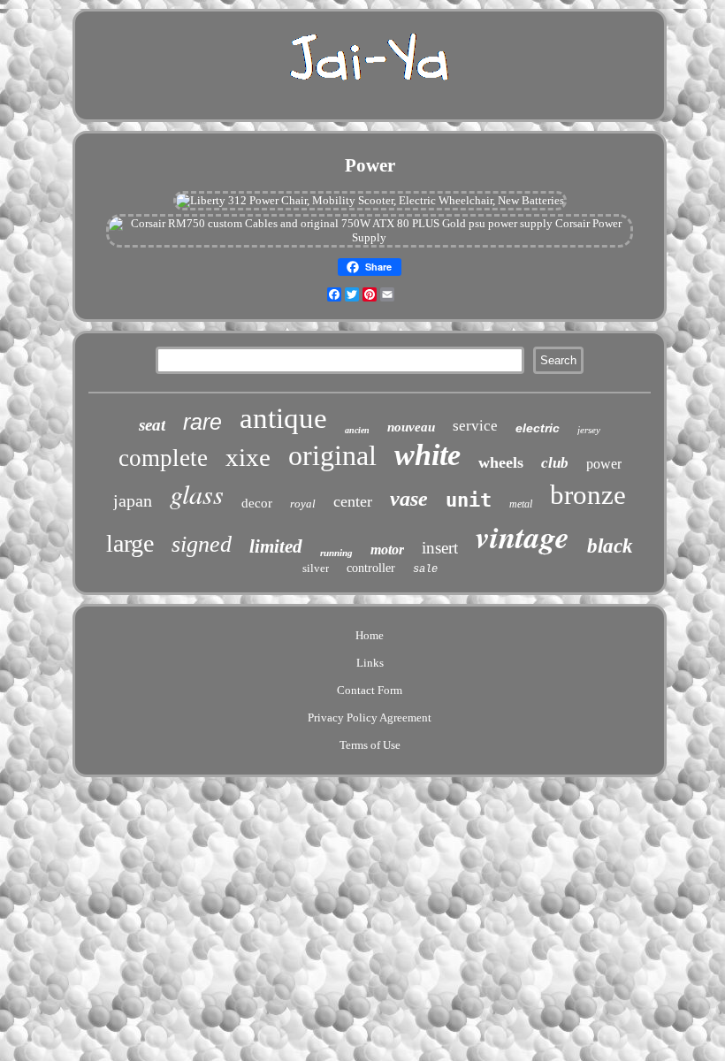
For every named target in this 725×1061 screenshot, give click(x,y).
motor (387, 549)
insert (440, 547)
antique (283, 418)
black (610, 546)
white (427, 455)
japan (132, 500)
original (332, 455)
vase (409, 498)
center (352, 501)
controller (371, 568)
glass (197, 493)
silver (315, 568)
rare (202, 421)
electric (537, 428)
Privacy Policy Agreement (369, 717)
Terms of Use (370, 745)
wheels (500, 462)
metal (520, 504)
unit (469, 500)
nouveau (411, 427)
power (604, 463)
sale (425, 569)
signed (202, 544)
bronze (588, 494)
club (555, 462)
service (475, 425)
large (130, 543)
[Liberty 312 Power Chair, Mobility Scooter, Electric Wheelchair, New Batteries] (370, 200)
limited (275, 546)
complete (163, 458)
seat (152, 425)
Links (370, 662)
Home (369, 635)
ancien (357, 430)
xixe (248, 457)
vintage (522, 536)
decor (256, 503)
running (336, 552)
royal (303, 503)
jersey (588, 429)
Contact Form (369, 690)
